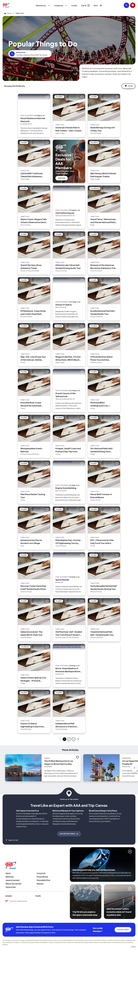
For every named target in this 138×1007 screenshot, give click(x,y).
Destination (20, 52)
